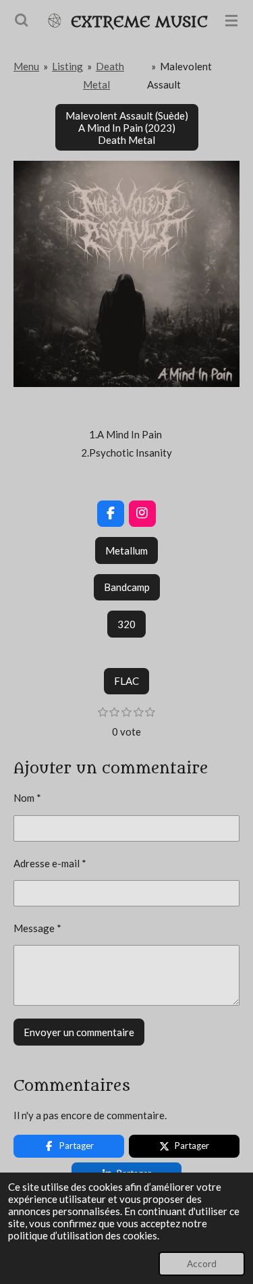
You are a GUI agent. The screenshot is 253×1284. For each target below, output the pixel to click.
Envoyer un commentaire (79, 1032)
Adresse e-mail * (49, 863)
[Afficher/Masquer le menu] (231, 20)
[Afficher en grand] (126, 274)
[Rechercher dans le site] (21, 20)
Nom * (27, 798)
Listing (67, 66)
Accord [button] (202, 1263)
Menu (26, 66)
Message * (37, 928)
